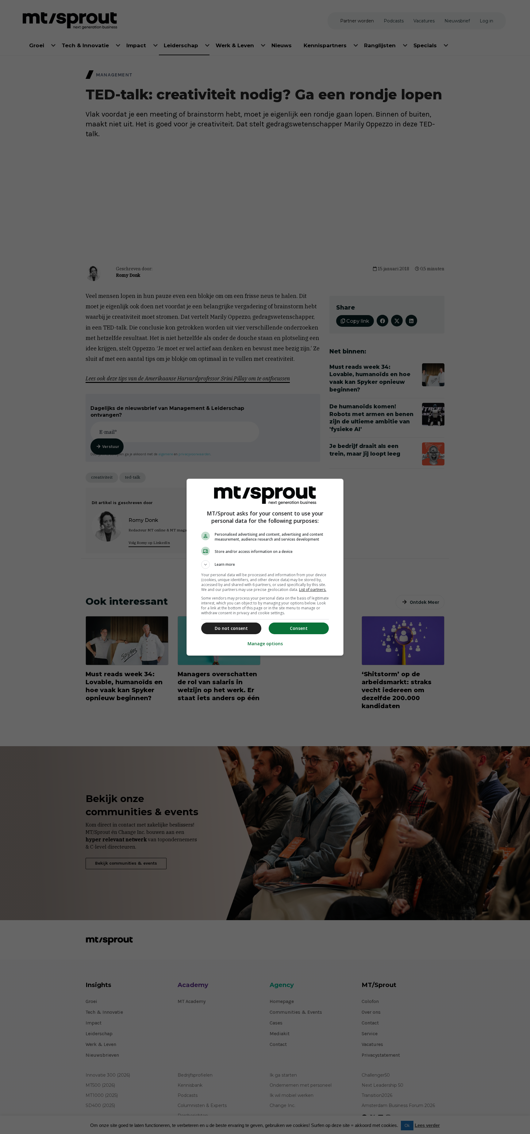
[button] (265, 564)
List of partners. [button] (312, 589)
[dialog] (265, 567)
